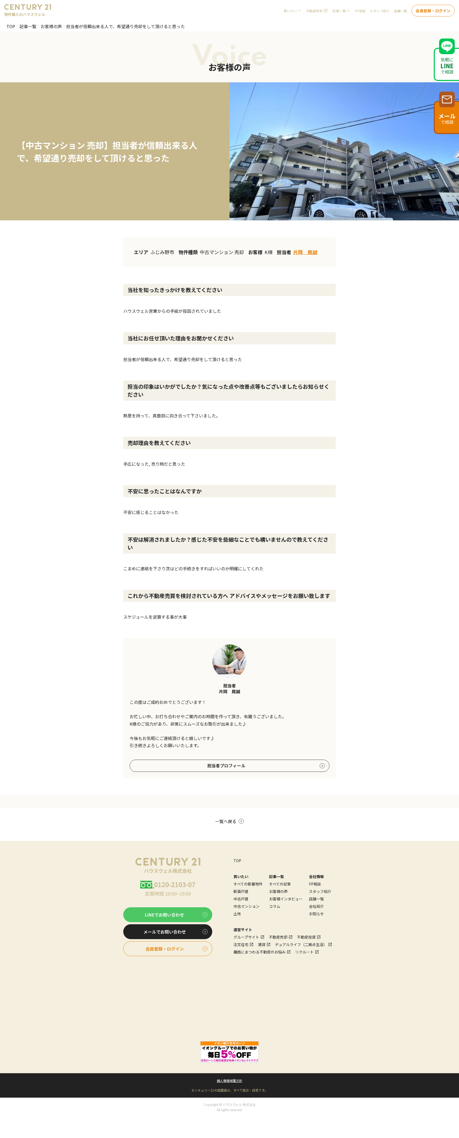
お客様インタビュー (286, 898)
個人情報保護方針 (229, 1080)
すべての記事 (280, 884)
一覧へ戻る (225, 821)
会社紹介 (316, 906)
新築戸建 (240, 891)
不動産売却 (314, 10)
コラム (274, 906)
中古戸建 (240, 898)
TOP (10, 26)
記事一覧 (27, 26)
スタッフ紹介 (380, 10)
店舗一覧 (400, 10)
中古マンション (246, 906)
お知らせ (316, 913)
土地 (237, 913)
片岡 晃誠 (305, 252)
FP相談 (360, 10)
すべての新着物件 (248, 884)
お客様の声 (51, 26)
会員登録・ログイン (433, 10)
